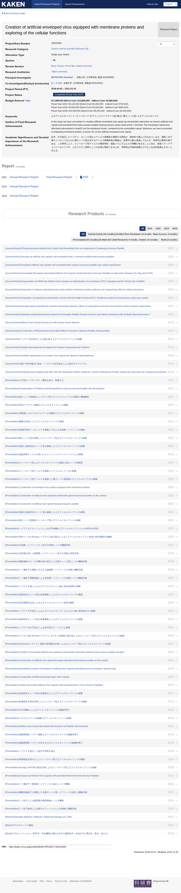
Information (18, 881)
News (49, 881)
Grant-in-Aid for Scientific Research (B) (69, 49)
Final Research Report (59, 177)
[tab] (92, 214)
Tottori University (59, 71)
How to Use (152, 4)
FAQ (42, 881)
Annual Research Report (24, 177)
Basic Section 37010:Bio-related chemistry (71, 66)
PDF (85, 177)
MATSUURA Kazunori (62, 77)
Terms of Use (61, 881)
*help (27, 100)
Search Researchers (75, 4)
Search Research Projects (47, 4)
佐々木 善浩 (56, 83)
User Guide (31, 881)
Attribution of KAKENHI (81, 881)
